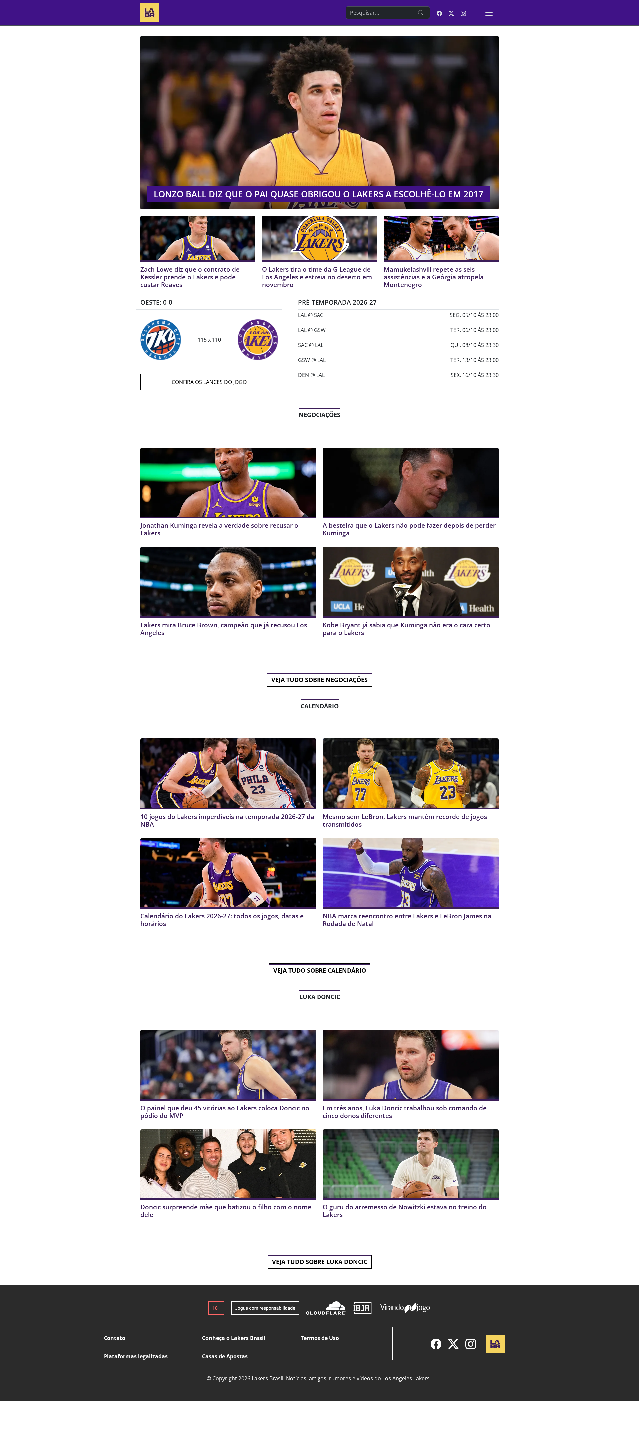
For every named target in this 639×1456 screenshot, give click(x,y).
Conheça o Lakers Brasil (233, 1338)
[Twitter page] (451, 13)
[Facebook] (436, 1343)
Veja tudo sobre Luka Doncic (319, 1262)
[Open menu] (489, 12)
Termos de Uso (320, 1338)
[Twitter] (453, 1343)
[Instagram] (470, 1343)
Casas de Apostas (225, 1356)
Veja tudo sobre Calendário (319, 970)
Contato (114, 1338)
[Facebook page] (439, 13)
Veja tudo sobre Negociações (319, 680)
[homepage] (149, 12)
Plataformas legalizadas (136, 1356)
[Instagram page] (463, 13)
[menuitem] (436, 1343)
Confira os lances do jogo (209, 382)
